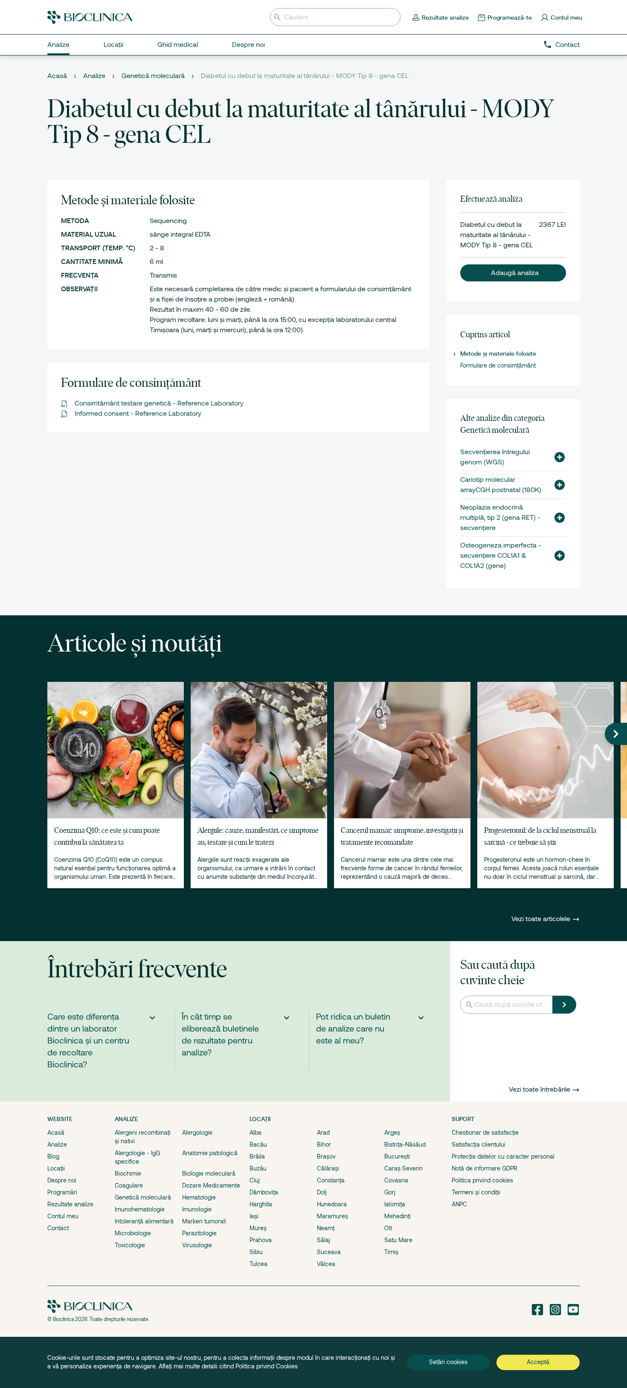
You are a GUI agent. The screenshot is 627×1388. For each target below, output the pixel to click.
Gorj (389, 1192)
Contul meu (62, 1216)
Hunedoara (332, 1204)
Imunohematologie (140, 1209)
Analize (94, 76)
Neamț (325, 1228)
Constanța (331, 1180)
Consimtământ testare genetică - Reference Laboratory (159, 403)
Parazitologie (199, 1233)
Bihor (324, 1144)
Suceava (329, 1252)
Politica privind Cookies (266, 1366)
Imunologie (197, 1209)
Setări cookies (448, 1362)
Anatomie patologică (210, 1153)
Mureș (258, 1228)
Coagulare (129, 1185)
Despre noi (61, 1180)
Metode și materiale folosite (498, 353)
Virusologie (197, 1245)
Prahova (261, 1240)
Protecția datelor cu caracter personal (503, 1156)
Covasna (396, 1180)
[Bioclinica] (90, 17)
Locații (56, 1168)
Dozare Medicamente (211, 1185)
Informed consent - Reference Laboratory (138, 413)
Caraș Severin (403, 1168)
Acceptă (538, 1362)
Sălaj (323, 1240)
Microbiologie (133, 1233)
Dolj (322, 1192)
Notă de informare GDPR (484, 1168)
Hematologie (199, 1197)
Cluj (255, 1180)
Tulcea (258, 1264)
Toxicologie (130, 1245)
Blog (53, 1156)
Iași (254, 1216)
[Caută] (564, 1005)
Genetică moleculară (153, 76)
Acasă (57, 76)
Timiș (391, 1252)
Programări (62, 1192)
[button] (513, 272)
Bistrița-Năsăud (405, 1144)
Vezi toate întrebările (539, 1089)
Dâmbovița (264, 1192)
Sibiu (256, 1252)
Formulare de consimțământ (498, 365)
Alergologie (197, 1132)
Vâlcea (326, 1264)
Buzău (258, 1168)
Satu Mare (398, 1240)
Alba (255, 1132)
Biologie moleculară (208, 1173)
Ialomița (394, 1204)
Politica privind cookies (482, 1180)
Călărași (328, 1168)
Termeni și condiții (476, 1192)
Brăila (257, 1156)
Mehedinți (397, 1216)
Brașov (326, 1156)
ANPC (459, 1204)
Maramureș (332, 1216)
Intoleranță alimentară (144, 1221)
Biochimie (128, 1173)
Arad (323, 1132)
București (397, 1156)
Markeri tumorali (204, 1221)
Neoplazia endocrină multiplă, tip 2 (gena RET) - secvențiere (500, 518)
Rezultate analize (70, 1204)
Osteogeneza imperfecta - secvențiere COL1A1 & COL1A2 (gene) (500, 556)
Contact (567, 45)
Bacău (258, 1144)
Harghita (261, 1204)
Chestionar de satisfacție (485, 1132)
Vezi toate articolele (541, 919)
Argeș (392, 1132)
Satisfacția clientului (478, 1144)
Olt (388, 1228)
